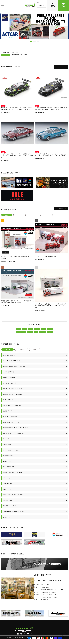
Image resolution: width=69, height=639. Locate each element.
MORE (61, 67)
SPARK (36, 332)
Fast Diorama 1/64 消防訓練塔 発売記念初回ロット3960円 (16, 257)
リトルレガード (15, 637)
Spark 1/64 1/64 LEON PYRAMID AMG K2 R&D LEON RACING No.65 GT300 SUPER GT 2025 (51, 108)
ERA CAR (25, 329)
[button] (3, 5)
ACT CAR (18, 329)
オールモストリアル (21, 332)
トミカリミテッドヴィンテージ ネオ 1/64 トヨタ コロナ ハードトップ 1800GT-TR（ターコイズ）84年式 (50, 155)
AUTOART (37, 329)
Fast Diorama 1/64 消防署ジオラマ (45, 257)
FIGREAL (31, 329)
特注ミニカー (42, 332)
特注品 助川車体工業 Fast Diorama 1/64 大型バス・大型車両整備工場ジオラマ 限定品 (17, 302)
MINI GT (44, 329)
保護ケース (30, 332)
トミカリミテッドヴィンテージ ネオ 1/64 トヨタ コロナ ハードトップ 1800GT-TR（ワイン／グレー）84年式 (17, 155)
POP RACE (50, 329)
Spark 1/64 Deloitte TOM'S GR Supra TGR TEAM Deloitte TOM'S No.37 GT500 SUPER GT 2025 (16, 108)
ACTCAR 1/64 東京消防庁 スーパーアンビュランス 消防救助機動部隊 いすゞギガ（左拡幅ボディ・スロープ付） (50, 305)
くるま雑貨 (49, 332)
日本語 (40, 5)
